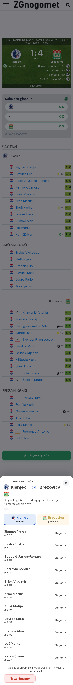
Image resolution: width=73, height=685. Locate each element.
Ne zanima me (20, 678)
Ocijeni (60, 533)
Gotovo (53, 678)
